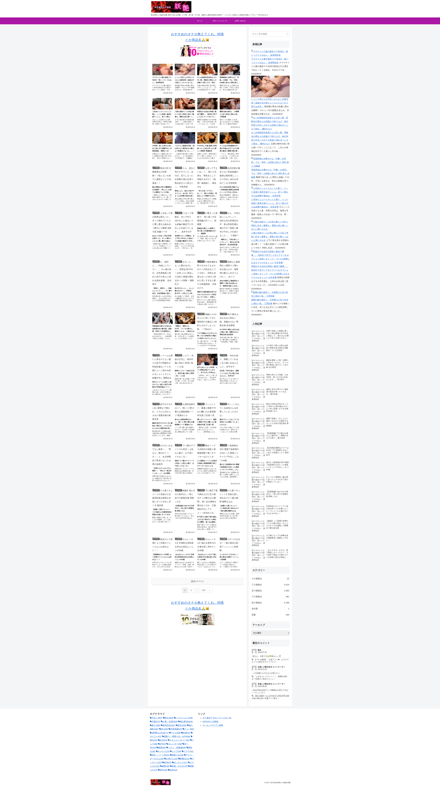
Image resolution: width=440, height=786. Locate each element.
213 (203, 590)
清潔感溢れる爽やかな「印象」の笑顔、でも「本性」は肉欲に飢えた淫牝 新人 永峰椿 (270, 173)
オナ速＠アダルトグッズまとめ (216, 718)
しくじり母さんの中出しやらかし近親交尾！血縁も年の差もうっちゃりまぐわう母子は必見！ (269, 103)
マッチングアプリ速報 (212, 725)
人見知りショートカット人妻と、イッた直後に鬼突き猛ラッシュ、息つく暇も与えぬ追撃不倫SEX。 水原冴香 (269, 203)
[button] (287, 34)
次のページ (197, 581)
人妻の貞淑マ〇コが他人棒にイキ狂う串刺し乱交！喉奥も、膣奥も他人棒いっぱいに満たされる (269, 237)
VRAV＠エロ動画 (210, 721)
